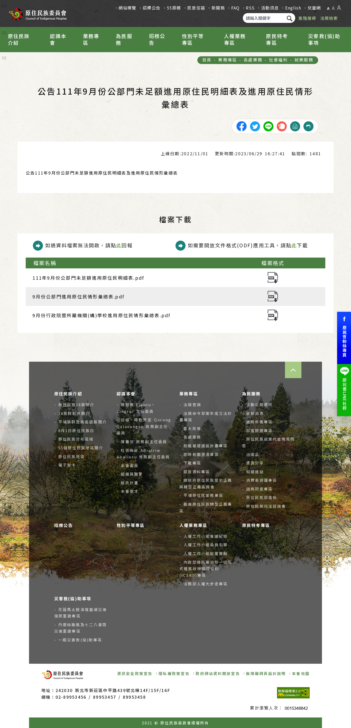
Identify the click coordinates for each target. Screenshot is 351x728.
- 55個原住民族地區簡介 (79, 447)
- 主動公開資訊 (257, 404)
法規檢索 (329, 18)
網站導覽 (127, 8)
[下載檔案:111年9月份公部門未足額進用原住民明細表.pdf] (272, 277)
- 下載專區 (190, 463)
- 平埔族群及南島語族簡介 (80, 421)
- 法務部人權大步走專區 (203, 583)
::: (4, 5)
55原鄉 (174, 8)
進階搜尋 (307, 18)
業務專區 (91, 39)
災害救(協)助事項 (324, 39)
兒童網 (314, 8)
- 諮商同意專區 (257, 489)
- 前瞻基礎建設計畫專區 (203, 445)
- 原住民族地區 (69, 456)
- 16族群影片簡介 (72, 413)
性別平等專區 (193, 39)
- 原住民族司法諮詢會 (264, 506)
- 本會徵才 (127, 491)
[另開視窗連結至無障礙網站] (293, 692)
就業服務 (303, 60)
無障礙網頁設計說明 (266, 673)
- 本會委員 (127, 465)
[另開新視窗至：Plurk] (281, 125)
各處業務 (253, 60)
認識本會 (58, 39)
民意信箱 (196, 8)
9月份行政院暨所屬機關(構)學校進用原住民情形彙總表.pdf (101, 315)
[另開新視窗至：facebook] (241, 125)
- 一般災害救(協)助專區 (78, 639)
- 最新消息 (253, 413)
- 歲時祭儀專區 (257, 421)
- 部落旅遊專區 (257, 430)
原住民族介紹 (19, 39)
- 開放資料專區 (194, 471)
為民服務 (124, 39)
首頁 (206, 60)
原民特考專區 (277, 39)
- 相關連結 (253, 471)
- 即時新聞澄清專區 (199, 454)
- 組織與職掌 (130, 474)
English (293, 8)
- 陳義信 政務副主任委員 (142, 441)
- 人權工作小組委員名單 (203, 544)
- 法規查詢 (190, 404)
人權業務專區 (235, 39)
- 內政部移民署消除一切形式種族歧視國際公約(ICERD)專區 (205, 568)
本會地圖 (301, 673)
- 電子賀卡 (65, 465)
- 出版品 (251, 454)
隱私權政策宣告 (174, 673)
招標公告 (151, 8)
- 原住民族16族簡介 (74, 404)
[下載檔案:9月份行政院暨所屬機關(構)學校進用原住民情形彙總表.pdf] (272, 315)
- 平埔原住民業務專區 (201, 495)
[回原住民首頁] (37, 12)
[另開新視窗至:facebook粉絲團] (344, 338)
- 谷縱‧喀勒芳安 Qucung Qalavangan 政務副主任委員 (144, 426)
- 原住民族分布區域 (74, 439)
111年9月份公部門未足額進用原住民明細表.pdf (88, 278)
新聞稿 (218, 8)
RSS (250, 8)
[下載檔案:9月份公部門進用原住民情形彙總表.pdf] (272, 296)
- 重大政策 (190, 428)
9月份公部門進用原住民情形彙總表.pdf (78, 296)
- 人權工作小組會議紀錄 (203, 536)
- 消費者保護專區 (259, 480)
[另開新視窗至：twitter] (255, 125)
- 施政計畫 (127, 482)
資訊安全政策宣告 (135, 673)
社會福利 (278, 60)
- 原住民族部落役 (259, 497)
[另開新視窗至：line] (268, 125)
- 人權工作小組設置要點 (203, 553)
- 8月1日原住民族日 (74, 430)
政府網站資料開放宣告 (218, 673)
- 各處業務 (190, 437)
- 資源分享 (253, 463)
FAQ (235, 8)
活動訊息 (270, 8)
